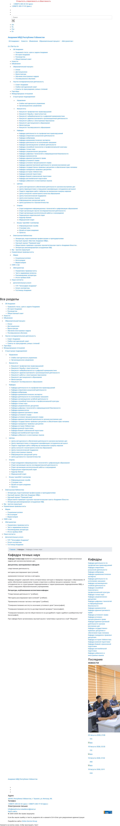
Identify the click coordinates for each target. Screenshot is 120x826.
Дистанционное (21, 72)
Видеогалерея (20, 262)
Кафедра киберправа (27, 138)
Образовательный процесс (49, 41)
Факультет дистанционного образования (34, 123)
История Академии (22, 55)
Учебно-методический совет (26, 87)
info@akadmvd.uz (14, 809)
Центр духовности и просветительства (34, 202)
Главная (12, 549)
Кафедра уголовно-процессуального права (35, 163)
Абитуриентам (67, 41)
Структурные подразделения (24, 97)
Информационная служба (28, 226)
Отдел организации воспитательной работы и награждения (41, 213)
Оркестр (22, 232)
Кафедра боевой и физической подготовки (35, 176)
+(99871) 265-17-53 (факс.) (22, 6)
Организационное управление (30, 106)
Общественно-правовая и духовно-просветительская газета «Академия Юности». (46, 245)
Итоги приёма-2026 (22, 277)
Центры (20, 184)
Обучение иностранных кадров (27, 76)
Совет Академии (21, 85)
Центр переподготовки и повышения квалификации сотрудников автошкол (47, 189)
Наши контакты (17, 280)
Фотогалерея (20, 260)
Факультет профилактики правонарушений (35, 112)
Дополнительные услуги (22, 283)
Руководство (20, 57)
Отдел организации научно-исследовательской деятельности (42, 211)
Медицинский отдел (26, 220)
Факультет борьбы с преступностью (32, 114)
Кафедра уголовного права (29, 160)
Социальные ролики (23, 258)
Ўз (12, 27)
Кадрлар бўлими (25, 217)
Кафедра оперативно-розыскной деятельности (36, 136)
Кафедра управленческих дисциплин (33, 151)
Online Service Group (29, 821)
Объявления (33, 41)
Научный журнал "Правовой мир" (27, 243)
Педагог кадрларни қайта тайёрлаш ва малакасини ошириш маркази (45, 191)
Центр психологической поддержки (32, 196)
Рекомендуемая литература (25, 275)
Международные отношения (22, 94)
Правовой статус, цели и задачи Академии (31, 52)
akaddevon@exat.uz (28, 809)
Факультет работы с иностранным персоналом (36, 121)
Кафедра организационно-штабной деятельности (37, 145)
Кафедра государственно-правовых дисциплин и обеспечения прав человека (48, 167)
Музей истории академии (29, 230)
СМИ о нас (16, 265)
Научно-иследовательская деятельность (28, 82)
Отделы (20, 205)
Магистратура (20, 74)
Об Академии (14, 41)
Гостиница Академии (23, 290)
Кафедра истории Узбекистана (30, 172)
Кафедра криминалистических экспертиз (34, 140)
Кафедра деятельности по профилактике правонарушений (41, 133)
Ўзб (12, 46)
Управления (21, 100)
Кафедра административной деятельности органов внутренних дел (44, 165)
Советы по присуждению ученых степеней (31, 89)
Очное (17, 70)
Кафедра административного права (32, 158)
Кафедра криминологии (28, 156)
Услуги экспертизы (22, 288)
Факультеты (21, 109)
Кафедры (20, 130)
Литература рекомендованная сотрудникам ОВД (33, 247)
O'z (9, 46)
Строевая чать (24, 228)
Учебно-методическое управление (32, 103)
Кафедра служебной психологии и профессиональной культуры (43, 147)
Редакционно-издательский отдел (32, 215)
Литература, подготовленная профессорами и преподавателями (39, 238)
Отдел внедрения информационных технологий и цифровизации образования (48, 208)
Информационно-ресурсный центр (32, 200)
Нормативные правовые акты (23, 252)
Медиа (15, 255)
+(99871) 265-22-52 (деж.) (23, 4)
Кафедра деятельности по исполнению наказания (37, 142)
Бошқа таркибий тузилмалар (28, 223)
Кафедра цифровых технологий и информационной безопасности (43, 154)
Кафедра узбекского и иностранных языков (35, 181)
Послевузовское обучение (25, 79)
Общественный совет (23, 59)
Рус (13, 29)
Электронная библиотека (22, 235)
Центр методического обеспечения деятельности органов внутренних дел (47, 187)
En (13, 31)
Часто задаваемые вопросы (25, 273)
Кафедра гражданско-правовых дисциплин (35, 169)
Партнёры (15, 91)
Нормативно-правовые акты (26, 271)
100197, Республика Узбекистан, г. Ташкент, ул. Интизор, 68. (30, 799)
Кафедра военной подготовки (30, 174)
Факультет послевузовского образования (34, 127)
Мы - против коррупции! (21, 250)
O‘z (13, 25)
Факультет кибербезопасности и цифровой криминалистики (42, 116)
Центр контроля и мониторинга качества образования (39, 193)
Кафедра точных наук (27, 149)
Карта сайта (12, 811)
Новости (24, 41)
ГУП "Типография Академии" (26, 286)
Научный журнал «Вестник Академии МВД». (31, 241)
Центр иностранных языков (29, 198)
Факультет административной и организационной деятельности (43, 118)
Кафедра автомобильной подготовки (33, 178)
